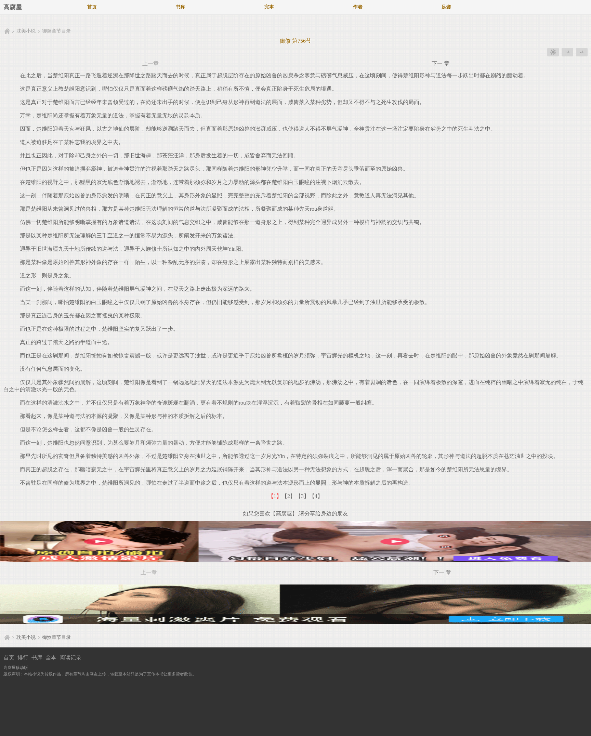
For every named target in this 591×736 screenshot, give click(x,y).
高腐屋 (12, 7)
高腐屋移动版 (15, 667)
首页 (92, 7)
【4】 (316, 496)
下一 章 (440, 63)
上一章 (150, 63)
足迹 (446, 7)
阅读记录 (70, 657)
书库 (180, 7)
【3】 (302, 496)
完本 (269, 7)
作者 (358, 7)
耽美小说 (26, 31)
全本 (50, 657)
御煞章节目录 (56, 31)
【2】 (289, 496)
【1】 (275, 496)
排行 (22, 657)
